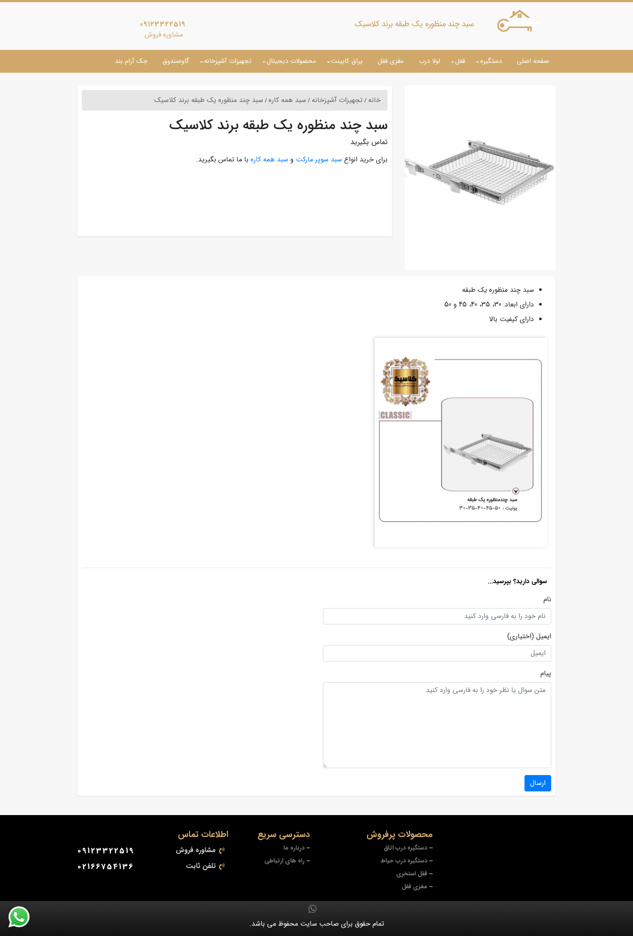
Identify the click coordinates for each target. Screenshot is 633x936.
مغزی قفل (391, 61)
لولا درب (429, 61)
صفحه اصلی (533, 61)
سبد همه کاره (269, 159)
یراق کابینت (347, 61)
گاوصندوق (175, 61)
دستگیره (491, 61)
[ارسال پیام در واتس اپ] (24, 917)
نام (547, 599)
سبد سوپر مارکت (319, 159)
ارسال (538, 783)
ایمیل (543, 636)
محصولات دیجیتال (291, 61)
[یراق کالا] (521, 23)
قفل (460, 61)
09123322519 (163, 24)
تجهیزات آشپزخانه (227, 61)
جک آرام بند (131, 61)
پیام (545, 673)
